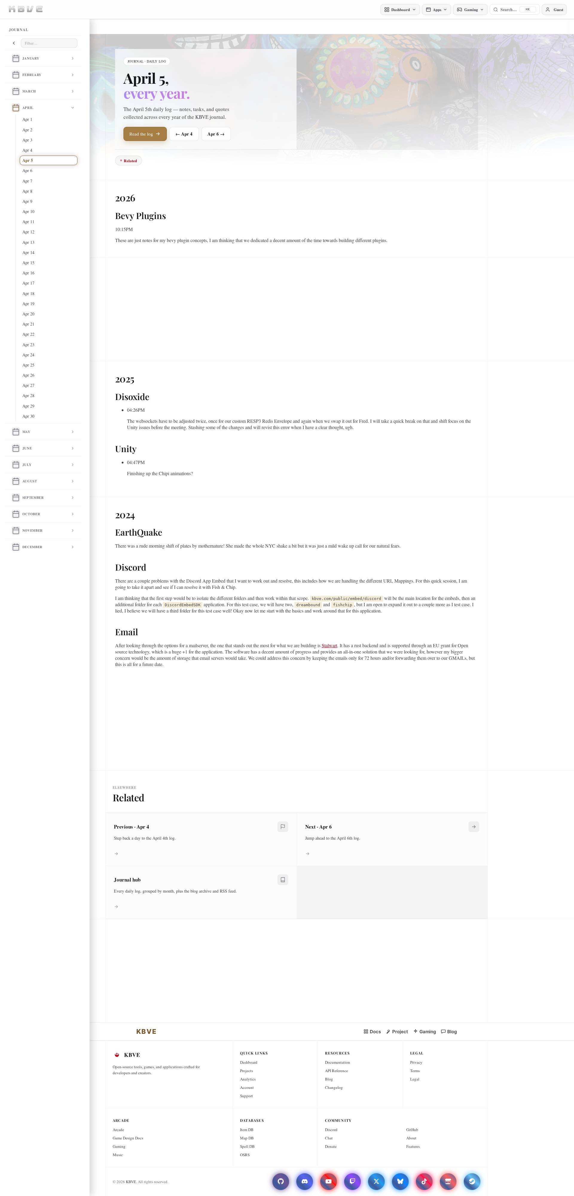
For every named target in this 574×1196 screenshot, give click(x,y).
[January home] (16, 58)
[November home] (16, 530)
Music (118, 1154)
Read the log (141, 134)
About (411, 1138)
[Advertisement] (294, 307)
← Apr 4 (184, 133)
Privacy (416, 1062)
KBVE (131, 1181)
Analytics (248, 1079)
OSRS (245, 1154)
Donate (331, 1146)
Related (130, 160)
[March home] (16, 91)
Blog (329, 1079)
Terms (415, 1070)
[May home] (16, 432)
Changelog (334, 1087)
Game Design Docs (128, 1138)
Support (246, 1095)
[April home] (16, 108)
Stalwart (329, 645)
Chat (329, 1138)
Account (247, 1087)
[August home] (16, 481)
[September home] (16, 497)
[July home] (16, 465)
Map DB (247, 1138)
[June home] (16, 448)
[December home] (16, 547)
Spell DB (247, 1146)
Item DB (247, 1129)
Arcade (118, 1129)
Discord (331, 1129)
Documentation (337, 1062)
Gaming (119, 1146)
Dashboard (248, 1062)
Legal (414, 1079)
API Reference (336, 1070)
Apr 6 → (216, 133)
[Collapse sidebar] (14, 43)
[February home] (16, 75)
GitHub (412, 1129)
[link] (146, 1031)
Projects (246, 1070)
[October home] (16, 514)
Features (413, 1146)
